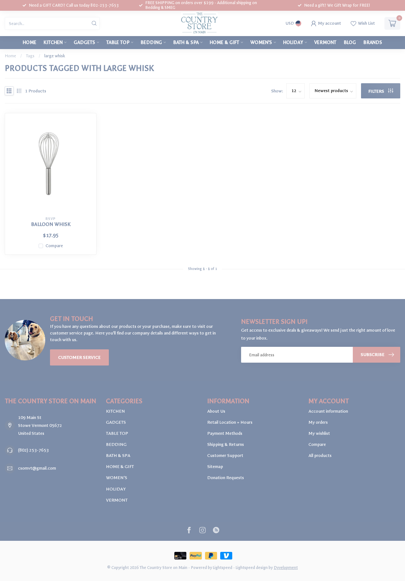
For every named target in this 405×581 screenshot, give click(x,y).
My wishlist (319, 433)
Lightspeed (222, 567)
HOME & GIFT (224, 42)
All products (320, 455)
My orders (318, 422)
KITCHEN (53, 42)
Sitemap (215, 466)
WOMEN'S (261, 42)
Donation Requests (225, 477)
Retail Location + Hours (229, 422)
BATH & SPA (186, 42)
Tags (30, 55)
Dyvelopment (286, 567)
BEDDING (151, 42)
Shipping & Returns (225, 444)
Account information (328, 411)
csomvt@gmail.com (37, 468)
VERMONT (325, 42)
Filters (376, 91)
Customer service (79, 357)
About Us (216, 411)
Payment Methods (224, 433)
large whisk (54, 55)
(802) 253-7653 (33, 450)
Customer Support (225, 455)
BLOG (350, 42)
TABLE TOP (117, 42)
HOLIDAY (293, 42)
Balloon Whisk (51, 224)
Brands (372, 42)
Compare (54, 245)
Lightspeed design (252, 567)
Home (29, 42)
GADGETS (84, 42)
